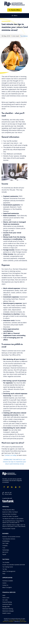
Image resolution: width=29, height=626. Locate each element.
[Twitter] (8, 487)
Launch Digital (23, 621)
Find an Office (8, 494)
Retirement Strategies (8, 611)
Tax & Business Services (8, 539)
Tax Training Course (7, 567)
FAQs (3, 573)
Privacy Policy (12, 620)
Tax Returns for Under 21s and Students (12, 518)
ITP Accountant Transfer (8, 528)
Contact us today (10, 455)
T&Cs (17, 620)
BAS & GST (5, 552)
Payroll (4, 554)
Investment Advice (7, 604)
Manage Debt (6, 606)
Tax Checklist (5, 562)
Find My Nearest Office (8, 509)
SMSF (3, 595)
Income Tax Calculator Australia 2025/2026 (13, 564)
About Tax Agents (7, 587)
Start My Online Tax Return (9, 514)
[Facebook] (4, 487)
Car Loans (5, 600)
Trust (3, 547)
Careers (4, 583)
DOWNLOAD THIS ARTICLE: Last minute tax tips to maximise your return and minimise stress (14, 462)
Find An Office (15, 10)
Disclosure (5, 621)
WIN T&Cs (22, 620)
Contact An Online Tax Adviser (10, 516)
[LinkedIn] (11, 487)
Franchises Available (7, 580)
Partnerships (5, 550)
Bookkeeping (5, 541)
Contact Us (5, 585)
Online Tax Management (8, 571)
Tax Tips (4, 569)
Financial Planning (7, 602)
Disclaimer (11, 621)
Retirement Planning (7, 608)
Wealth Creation (6, 613)
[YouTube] (15, 487)
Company (4, 545)
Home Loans (5, 597)
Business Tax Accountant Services (11, 536)
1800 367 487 (8, 492)
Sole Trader (5, 543)
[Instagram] (19, 487)
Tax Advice (24, 36)
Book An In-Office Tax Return (10, 512)
